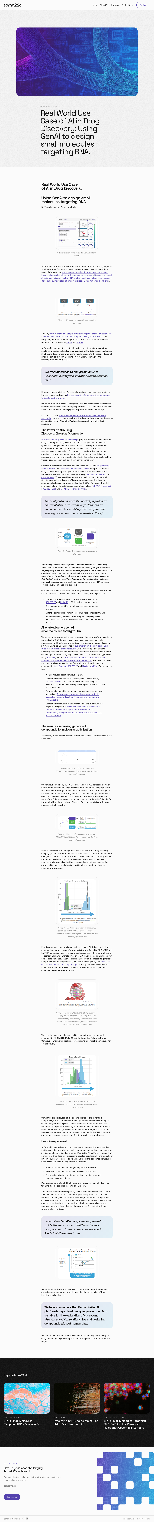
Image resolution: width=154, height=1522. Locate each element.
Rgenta (80, 342)
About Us (104, 5)
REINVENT (51, 602)
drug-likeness (47, 477)
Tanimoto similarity (54, 681)
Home (94, 5)
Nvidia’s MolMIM (89, 666)
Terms (147, 1519)
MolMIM (64, 602)
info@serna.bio (129, 1519)
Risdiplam (51, 657)
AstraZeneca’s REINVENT (66, 666)
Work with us (128, 5)
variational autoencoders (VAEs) (74, 468)
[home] (12, 5)
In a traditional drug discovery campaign (59, 439)
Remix (69, 342)
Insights (115, 5)
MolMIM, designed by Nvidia (73, 489)
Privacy (140, 1519)
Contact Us (12, 1497)
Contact (143, 5)
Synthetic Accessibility (96, 474)
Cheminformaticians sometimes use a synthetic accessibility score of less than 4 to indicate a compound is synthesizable (72, 697)
